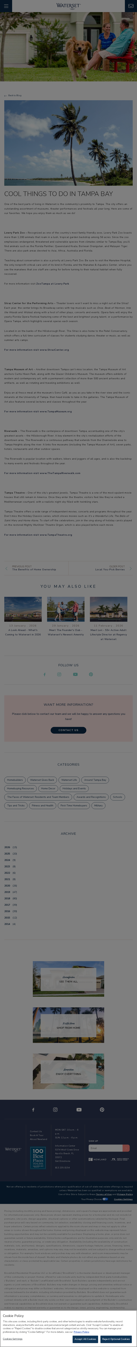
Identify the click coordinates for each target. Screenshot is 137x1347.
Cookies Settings (12, 1339)
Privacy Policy (81, 1332)
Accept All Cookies (85, 1339)
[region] (68, 1328)
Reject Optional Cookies (116, 1339)
